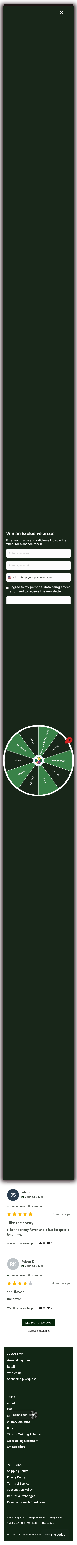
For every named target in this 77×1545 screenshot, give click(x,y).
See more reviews (38, 1323)
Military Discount (18, 1422)
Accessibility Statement (22, 1441)
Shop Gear (56, 1517)
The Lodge (48, 1522)
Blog (10, 1428)
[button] (42, 1243)
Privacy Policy (16, 1477)
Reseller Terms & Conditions (26, 1502)
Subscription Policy (20, 1489)
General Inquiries (18, 1360)
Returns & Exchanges (21, 1496)
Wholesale (14, 1373)
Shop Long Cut (15, 1517)
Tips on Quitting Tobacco (24, 1434)
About (11, 1403)
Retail (11, 1366)
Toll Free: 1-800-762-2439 (22, 1522)
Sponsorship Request (21, 1379)
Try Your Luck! (38, 600)
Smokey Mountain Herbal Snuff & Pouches (40, 1534)
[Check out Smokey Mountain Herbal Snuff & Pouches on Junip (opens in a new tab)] (46, 1330)
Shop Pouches (37, 1517)
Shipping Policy (17, 1471)
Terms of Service (18, 1483)
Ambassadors (16, 1447)
